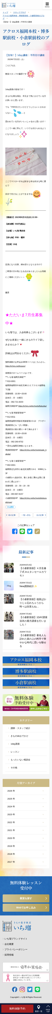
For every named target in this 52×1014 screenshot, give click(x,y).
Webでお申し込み (26, 907)
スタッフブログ (19, 12)
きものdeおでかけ (19, 736)
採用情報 (9, 955)
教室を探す (26, 898)
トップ (5, 12)
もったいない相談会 (20, 759)
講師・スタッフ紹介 (20, 728)
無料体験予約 (17, 1008)
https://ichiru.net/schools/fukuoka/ (32, 406)
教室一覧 (38, 1011)
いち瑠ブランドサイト (15, 938)
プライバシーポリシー (15, 949)
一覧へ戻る (26, 515)
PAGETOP (48, 1010)
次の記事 (40, 515)
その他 (14, 767)
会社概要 (9, 944)
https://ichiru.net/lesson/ (15, 366)
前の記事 (12, 515)
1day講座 (15, 744)
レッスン (15, 752)
